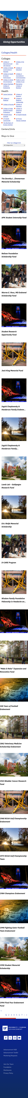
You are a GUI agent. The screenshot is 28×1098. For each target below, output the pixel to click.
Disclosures (8, 1070)
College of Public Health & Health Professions (8, 110)
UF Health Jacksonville (6, 119)
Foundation (7, 1067)
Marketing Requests (10, 1055)
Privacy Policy (8, 1073)
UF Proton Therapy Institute (21, 119)
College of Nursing (8, 104)
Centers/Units (8, 129)
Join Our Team (9, 1064)
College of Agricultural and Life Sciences (7, 63)
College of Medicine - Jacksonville (19, 100)
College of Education (19, 69)
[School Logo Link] (13, 1028)
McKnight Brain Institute (7, 115)
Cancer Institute (7, 94)
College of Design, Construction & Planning (8, 69)
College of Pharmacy (19, 105)
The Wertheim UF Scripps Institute (8, 124)
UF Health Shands (21, 114)
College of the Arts (20, 63)
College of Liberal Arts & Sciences (8, 81)
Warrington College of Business (19, 86)
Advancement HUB (10, 1050)
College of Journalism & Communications (20, 75)
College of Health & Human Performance (8, 75)
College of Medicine (6, 99)
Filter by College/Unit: (14, 143)
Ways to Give (7, 136)
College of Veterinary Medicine (19, 110)
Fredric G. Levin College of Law (20, 81)
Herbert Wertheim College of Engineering (8, 86)
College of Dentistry (19, 95)
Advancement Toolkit (11, 1053)
